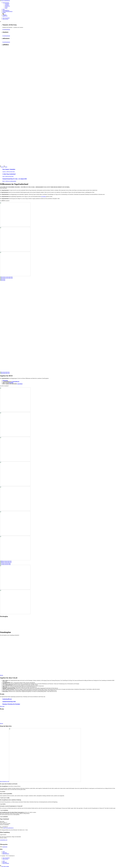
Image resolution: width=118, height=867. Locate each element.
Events (3, 29)
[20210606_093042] (59, 498)
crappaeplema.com (3, 839)
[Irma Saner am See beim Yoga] (59, 277)
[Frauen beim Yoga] (59, 562)
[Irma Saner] (59, 325)
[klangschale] (15, 226)
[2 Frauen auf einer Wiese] (59, 564)
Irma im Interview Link (4, 781)
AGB (3, 851)
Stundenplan (7, 29)
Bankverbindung (5, 853)
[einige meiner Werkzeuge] (59, 601)
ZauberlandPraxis (15, 381)
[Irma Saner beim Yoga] (59, 373)
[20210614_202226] (59, 548)
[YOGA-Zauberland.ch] (5, 0)
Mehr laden (2, 706)
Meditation (11, 382)
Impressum (4, 852)
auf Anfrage (43, 196)
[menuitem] (60, 5)
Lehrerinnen (19, 383)
